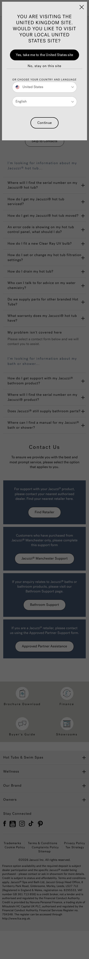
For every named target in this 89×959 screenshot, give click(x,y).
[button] (44, 66)
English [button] (21, 101)
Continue (44, 122)
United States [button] (32, 87)
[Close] (81, 7)
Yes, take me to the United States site (44, 55)
